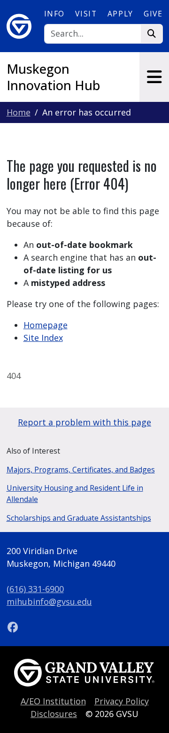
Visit (86, 13)
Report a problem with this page (84, 422)
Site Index (43, 337)
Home (19, 112)
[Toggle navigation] (154, 77)
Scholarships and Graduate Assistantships (79, 518)
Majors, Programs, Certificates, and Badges (81, 469)
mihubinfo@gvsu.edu (49, 601)
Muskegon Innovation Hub (53, 77)
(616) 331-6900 (35, 588)
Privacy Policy (121, 701)
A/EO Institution (53, 701)
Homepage (45, 325)
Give (153, 13)
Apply (120, 13)
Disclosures (54, 713)
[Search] (152, 34)
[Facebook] (13, 627)
